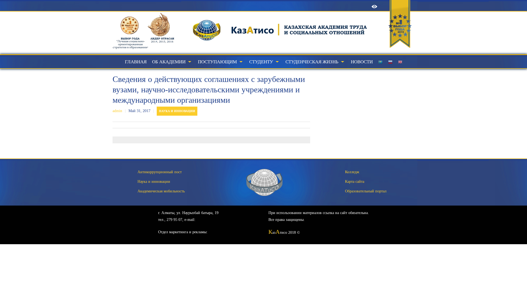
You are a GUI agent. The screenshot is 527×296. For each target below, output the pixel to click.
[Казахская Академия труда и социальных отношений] (258, 48)
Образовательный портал (365, 191)
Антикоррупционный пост (160, 172)
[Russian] (390, 62)
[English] (400, 62)
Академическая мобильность (161, 191)
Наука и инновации (177, 111)
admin (117, 111)
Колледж (352, 172)
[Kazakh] (380, 62)
